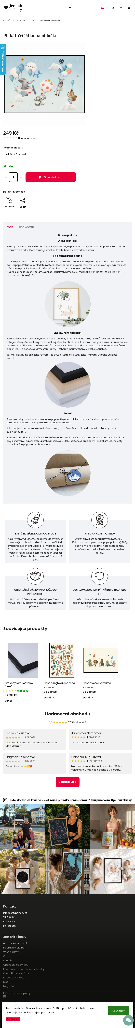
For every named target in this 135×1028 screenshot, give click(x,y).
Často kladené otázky (16, 973)
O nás (6, 956)
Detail (8, 701)
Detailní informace (14, 191)
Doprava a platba (14, 947)
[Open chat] (128, 1020)
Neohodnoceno (27, 138)
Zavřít (121, 212)
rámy (20, 342)
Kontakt (7, 960)
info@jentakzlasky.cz (15, 913)
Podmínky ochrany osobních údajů (24, 969)
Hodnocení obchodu (67, 714)
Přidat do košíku (53, 177)
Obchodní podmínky (15, 964)
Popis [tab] (10, 227)
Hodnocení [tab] (26, 227)
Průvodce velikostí (14, 977)
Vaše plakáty (11, 952)
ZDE (122, 437)
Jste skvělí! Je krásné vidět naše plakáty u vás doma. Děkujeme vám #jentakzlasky (71, 800)
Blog (6, 982)
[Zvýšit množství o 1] (20, 177)
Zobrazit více (67, 782)
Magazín (8, 986)
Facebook (9, 921)
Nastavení (12, 1019)
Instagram (9, 925)
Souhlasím (118, 1010)
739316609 (9, 917)
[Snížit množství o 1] (5, 177)
